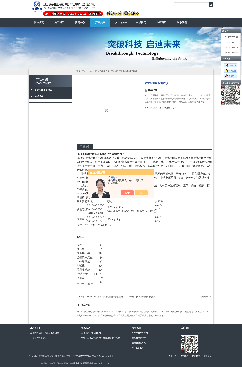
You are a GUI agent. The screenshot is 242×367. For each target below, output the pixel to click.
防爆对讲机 (134, 311)
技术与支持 (121, 22)
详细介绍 (85, 146)
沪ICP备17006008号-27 (83, 356)
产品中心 (86, 71)
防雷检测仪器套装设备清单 (151, 315)
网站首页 (39, 22)
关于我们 (59, 22)
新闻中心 (80, 22)
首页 (78, 71)
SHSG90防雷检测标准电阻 (116, 311)
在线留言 (141, 22)
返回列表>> (205, 296)
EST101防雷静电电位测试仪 (90, 311)
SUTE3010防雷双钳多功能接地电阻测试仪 (182, 311)
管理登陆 (208, 356)
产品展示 (100, 22)
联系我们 (182, 22)
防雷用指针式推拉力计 (147, 296)
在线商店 (161, 22)
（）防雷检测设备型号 (105, 315)
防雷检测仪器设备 (101, 71)
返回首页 (172, 356)
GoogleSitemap (99, 356)
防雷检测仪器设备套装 (126, 315)
